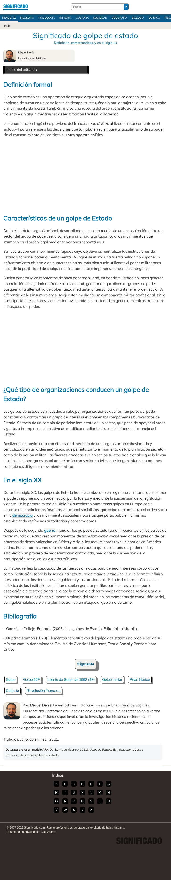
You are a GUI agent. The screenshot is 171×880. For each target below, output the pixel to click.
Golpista (12, 691)
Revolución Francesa (44, 691)
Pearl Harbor (140, 679)
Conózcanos (49, 831)
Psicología (46, 17)
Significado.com (15, 7)
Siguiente (85, 664)
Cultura (82, 17)
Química (154, 17)
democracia (22, 515)
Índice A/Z (9, 17)
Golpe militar (112, 679)
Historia (65, 17)
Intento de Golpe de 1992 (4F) (71, 679)
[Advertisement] (85, 175)
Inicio (7, 26)
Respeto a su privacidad (22, 831)
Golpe (11, 679)
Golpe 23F (31, 679)
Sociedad (100, 17)
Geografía (119, 17)
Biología (138, 17)
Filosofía (27, 17)
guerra (49, 530)
